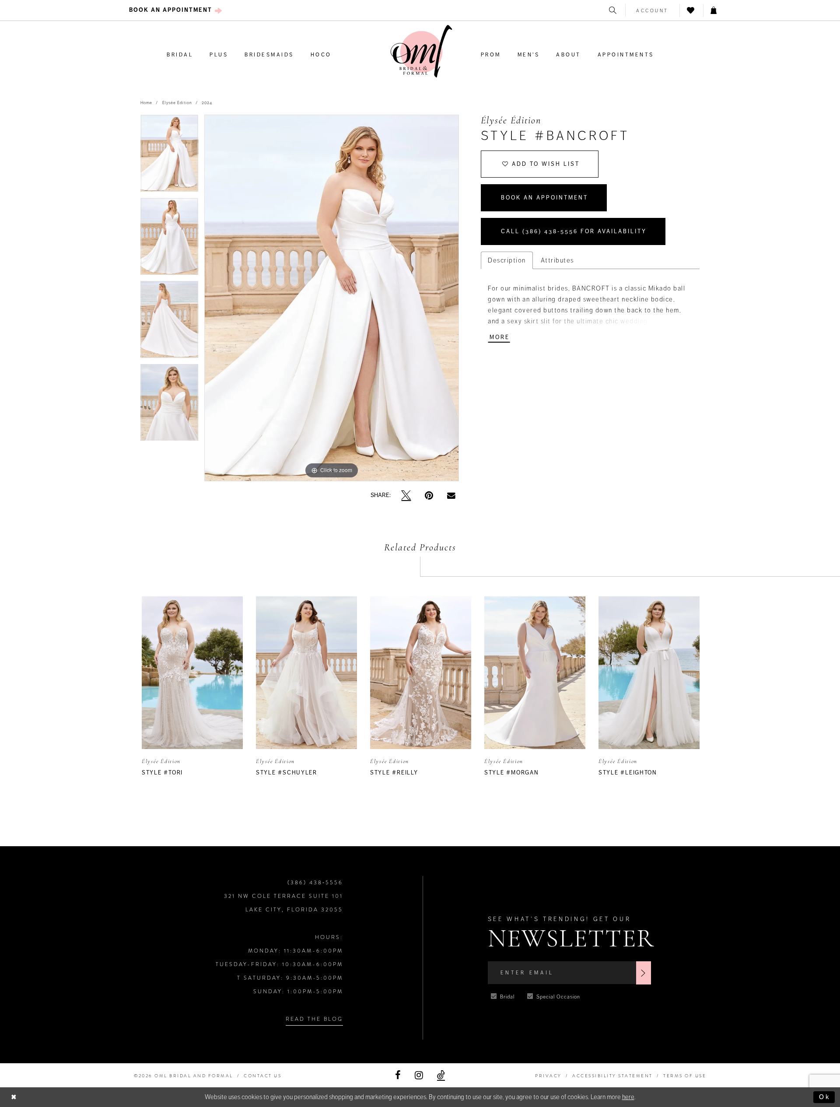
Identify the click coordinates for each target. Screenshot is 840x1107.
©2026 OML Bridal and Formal (183, 1075)
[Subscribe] (643, 972)
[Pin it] (429, 495)
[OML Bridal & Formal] (421, 51)
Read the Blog (314, 1019)
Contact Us (262, 1075)
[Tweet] (406, 495)
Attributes (557, 260)
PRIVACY (548, 1075)
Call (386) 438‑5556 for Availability (574, 231)
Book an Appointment (544, 197)
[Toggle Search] (613, 10)
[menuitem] (176, 10)
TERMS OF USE (684, 1075)
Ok (824, 1097)
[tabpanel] (169, 156)
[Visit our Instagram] (419, 1075)
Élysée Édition (177, 102)
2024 (207, 102)
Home (146, 102)
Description (507, 260)
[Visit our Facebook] (398, 1075)
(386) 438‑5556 (315, 882)
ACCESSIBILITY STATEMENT (612, 1075)
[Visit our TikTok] (441, 1075)
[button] (652, 10)
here (628, 1097)
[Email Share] (451, 495)
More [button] (500, 337)
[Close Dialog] (14, 1097)
